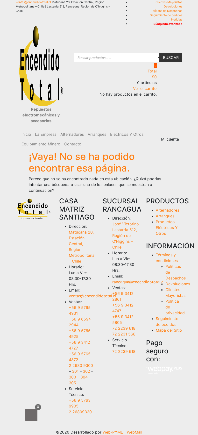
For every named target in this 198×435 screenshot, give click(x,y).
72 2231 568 (123, 334)
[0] (31, 415)
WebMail (134, 432)
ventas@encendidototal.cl (33, 2)
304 (84, 377)
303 (72, 377)
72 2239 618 (123, 328)
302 (86, 371)
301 (75, 371)
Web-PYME (113, 432)
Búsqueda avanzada (168, 24)
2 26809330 (80, 411)
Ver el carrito (145, 88)
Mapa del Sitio (169, 330)
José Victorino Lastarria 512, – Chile (125, 235)
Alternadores (167, 210)
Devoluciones (173, 6)
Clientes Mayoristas (169, 2)
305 (72, 382)
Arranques (165, 216)
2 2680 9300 (81, 365)
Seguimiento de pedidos (166, 15)
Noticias (176, 19)
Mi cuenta (170, 139)
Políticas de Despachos (166, 11)
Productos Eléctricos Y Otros (167, 227)
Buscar (171, 57)
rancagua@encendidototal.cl (138, 281)
